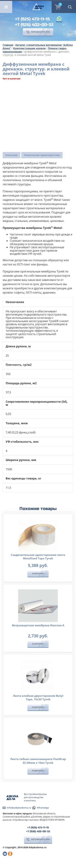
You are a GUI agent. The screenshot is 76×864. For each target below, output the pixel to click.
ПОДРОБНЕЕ (38, 707)
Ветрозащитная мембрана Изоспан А (38, 625)
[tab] (11, 155)
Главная (8, 45)
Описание (11, 155)
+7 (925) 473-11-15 (32, 19)
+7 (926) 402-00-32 (34, 24)
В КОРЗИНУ (38, 573)
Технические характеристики (42, 155)
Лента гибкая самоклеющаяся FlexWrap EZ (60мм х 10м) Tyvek (38, 760)
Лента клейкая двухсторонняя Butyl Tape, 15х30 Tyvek (38, 697)
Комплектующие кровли (29, 48)
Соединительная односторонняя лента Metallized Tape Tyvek (38, 556)
